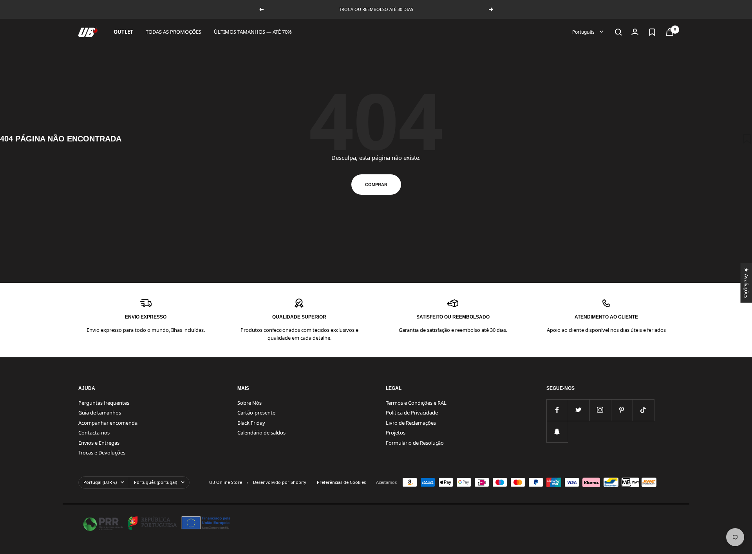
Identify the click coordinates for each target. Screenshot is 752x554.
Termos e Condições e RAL (416, 402)
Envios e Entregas (98, 442)
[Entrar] (634, 32)
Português (584, 32)
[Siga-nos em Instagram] (600, 410)
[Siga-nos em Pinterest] (622, 410)
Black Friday (251, 422)
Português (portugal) (155, 482)
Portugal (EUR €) (100, 482)
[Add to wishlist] (747, 139)
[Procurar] (618, 32)
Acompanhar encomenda (107, 422)
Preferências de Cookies (341, 482)
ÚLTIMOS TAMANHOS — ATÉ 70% (253, 31)
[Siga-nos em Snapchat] (557, 431)
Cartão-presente (256, 412)
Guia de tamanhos (99, 412)
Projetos (395, 432)
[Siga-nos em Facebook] (557, 410)
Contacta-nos (94, 432)
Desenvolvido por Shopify (279, 482)
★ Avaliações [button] (746, 282)
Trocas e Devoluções (101, 452)
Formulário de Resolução (415, 442)
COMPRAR (376, 184)
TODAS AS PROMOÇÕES (173, 31)
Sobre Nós (249, 402)
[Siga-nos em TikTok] (643, 410)
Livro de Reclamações (411, 422)
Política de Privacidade (412, 412)
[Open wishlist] (652, 32)
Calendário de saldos (261, 432)
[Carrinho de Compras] (670, 32)
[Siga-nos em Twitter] (578, 410)
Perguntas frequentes (103, 402)
